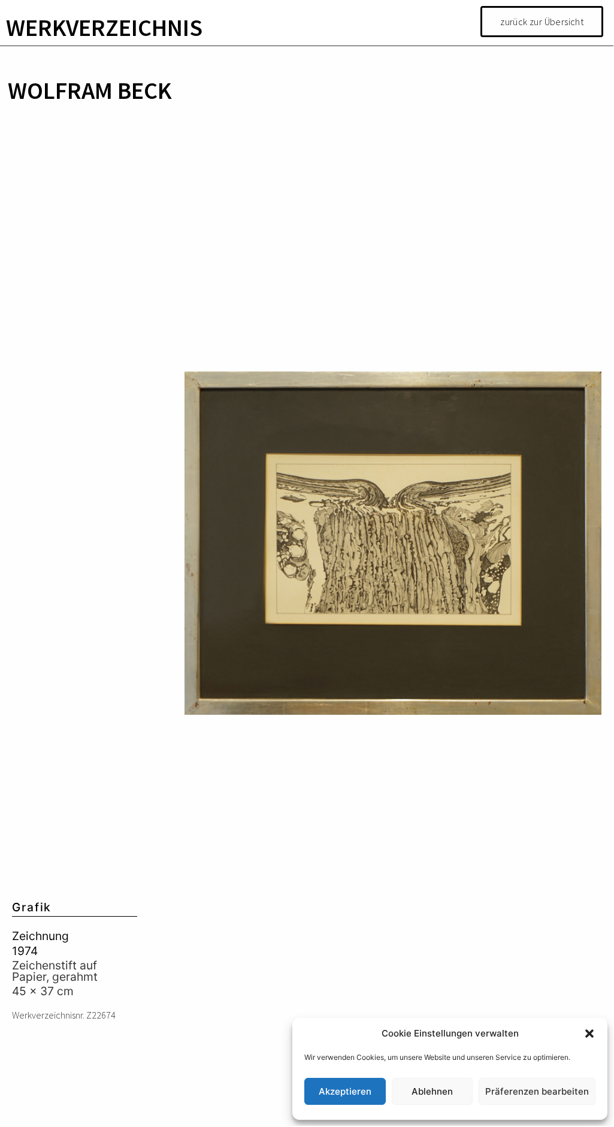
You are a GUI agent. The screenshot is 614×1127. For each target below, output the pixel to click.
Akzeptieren (345, 1091)
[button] (589, 1034)
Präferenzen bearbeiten (537, 1091)
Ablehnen (432, 1091)
